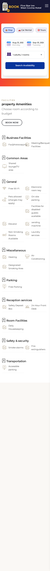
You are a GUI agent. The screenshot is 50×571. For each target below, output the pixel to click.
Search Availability (25, 65)
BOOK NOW (11, 122)
